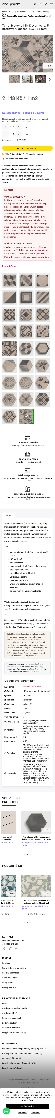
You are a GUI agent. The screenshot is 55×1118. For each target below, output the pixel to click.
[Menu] (51, 4)
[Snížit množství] (5, 127)
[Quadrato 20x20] (26, 297)
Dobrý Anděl (7, 982)
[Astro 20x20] (9, 314)
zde (31, 1100)
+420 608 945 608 (10, 944)
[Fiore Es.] (9, 399)
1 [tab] (25, 854)
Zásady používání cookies (13, 1068)
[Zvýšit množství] (19, 127)
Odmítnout (35, 1113)
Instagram (10, 949)
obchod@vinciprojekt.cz (13, 941)
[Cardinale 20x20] (9, 331)
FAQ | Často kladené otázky (14, 1032)
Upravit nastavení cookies (28, 1083)
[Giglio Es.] (9, 382)
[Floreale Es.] (26, 382)
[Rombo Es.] (26, 365)
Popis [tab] (9, 515)
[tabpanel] (36, 830)
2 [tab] (27, 854)
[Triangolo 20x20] (9, 297)
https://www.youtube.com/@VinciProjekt (17, 949)
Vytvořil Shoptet (27, 1088)
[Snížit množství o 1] (5, 134)
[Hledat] (40, 4)
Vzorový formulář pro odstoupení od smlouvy (22, 1053)
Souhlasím (29, 1106)
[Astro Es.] (42, 399)
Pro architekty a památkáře (14, 968)
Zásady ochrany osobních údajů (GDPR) (19, 1063)
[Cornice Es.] (42, 348)
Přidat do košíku (27, 148)
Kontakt (5, 1003)
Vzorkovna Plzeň (9, 1013)
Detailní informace (10, 266)
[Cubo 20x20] (9, 280)
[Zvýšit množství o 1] (19, 134)
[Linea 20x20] (42, 297)
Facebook (4, 949)
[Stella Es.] (42, 365)
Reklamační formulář (11, 1058)
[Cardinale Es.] (26, 399)
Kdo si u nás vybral (10, 973)
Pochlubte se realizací (12, 1028)
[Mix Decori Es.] (26, 416)
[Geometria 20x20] (26, 314)
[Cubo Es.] (26, 348)
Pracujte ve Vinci (9, 987)
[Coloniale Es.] (9, 416)
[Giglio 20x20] (26, 331)
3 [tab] (30, 854)
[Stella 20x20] (26, 280)
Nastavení (22, 1112)
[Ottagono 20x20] (42, 280)
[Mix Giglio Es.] (42, 382)
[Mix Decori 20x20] (9, 348)
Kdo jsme (6, 963)
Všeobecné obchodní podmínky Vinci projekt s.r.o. (24, 1049)
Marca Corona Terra (32, 687)
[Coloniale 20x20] (42, 314)
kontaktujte (40, 250)
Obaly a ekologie (9, 978)
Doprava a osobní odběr (12, 1018)
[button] (6, 1110)
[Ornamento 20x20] (42, 331)
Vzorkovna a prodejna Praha (14, 1008)
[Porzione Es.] (9, 365)
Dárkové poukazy (9, 1023)
